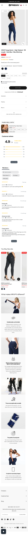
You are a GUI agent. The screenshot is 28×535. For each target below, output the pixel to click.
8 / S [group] (15, 129)
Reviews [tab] (5, 168)
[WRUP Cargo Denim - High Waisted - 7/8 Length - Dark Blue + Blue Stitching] (6, 69)
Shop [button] (2, 501)
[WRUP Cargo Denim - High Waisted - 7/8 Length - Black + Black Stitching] (2, 69)
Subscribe (23, 514)
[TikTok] (10, 519)
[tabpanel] (14, 207)
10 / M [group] (19, 129)
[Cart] (26, 5)
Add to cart (18, 87)
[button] (2, 5)
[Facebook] (2, 519)
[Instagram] (5, 519)
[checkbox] (5, 178)
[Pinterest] (13, 519)
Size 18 (8, 43)
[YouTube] (8, 519)
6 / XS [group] (11, 129)
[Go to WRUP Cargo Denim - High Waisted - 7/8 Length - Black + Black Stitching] (11, 266)
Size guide (24, 73)
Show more (14, 241)
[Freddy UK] (14, 5)
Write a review (14, 162)
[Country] (21, 5)
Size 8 (4, 43)
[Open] (3, 531)
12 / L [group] (23, 129)
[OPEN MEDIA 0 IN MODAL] (23, 43)
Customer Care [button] (5, 496)
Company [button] (3, 490)
